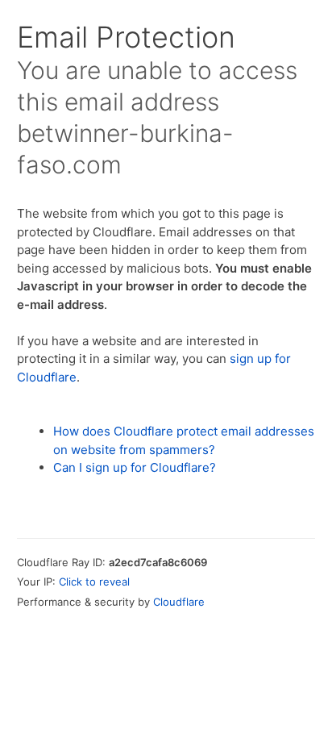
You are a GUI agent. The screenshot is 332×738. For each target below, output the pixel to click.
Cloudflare (179, 601)
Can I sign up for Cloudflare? (134, 467)
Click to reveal (94, 581)
